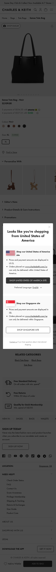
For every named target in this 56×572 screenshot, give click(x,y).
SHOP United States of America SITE (28, 280)
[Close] (49, 227)
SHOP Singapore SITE (28, 329)
